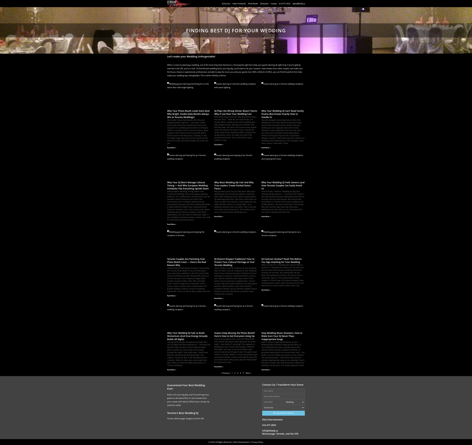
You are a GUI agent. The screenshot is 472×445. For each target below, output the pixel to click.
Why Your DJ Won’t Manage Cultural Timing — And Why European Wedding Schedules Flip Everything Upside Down (188, 185)
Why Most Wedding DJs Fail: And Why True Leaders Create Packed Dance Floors (234, 185)
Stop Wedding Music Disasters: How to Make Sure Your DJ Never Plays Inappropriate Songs (281, 336)
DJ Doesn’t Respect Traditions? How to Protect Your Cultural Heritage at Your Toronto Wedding (234, 262)
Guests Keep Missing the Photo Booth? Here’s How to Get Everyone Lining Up (234, 334)
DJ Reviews (264, 3)
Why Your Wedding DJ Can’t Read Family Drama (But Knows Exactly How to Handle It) (282, 113)
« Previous (225, 373)
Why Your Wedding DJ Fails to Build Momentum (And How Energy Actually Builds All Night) (187, 336)
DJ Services (226, 3)
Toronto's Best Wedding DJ (182, 413)
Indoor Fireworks (239, 3)
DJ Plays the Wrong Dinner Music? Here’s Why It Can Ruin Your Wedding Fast (235, 112)
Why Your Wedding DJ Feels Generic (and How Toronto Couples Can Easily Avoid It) (282, 185)
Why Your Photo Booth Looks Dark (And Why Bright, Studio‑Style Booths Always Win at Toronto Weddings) (188, 113)
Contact (274, 3)
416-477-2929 (284, 3)
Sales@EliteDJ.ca (299, 3)
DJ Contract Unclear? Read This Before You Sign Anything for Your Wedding (281, 260)
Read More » (171, 148)
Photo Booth (253, 3)
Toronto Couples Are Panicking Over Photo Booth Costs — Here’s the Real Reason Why (186, 262)
